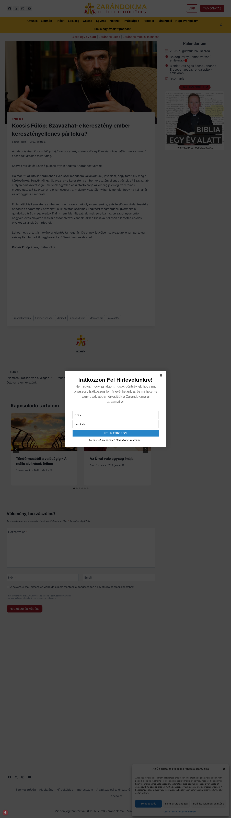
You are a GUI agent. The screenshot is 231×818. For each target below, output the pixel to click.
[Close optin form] (162, 376)
